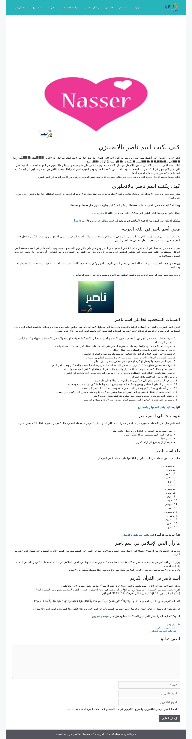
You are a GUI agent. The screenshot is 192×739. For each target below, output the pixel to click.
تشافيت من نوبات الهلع (166, 627)
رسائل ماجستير (92, 7)
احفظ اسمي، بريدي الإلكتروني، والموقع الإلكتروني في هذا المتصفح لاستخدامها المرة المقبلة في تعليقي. (121, 709)
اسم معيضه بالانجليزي (103, 616)
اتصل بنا (52, 7)
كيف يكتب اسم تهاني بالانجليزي (153, 407)
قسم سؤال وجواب (104, 220)
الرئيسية (136, 7)
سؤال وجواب (171, 624)
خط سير (109, 7)
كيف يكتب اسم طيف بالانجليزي (138, 534)
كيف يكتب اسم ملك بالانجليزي (163, 631)
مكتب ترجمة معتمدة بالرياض (28, 7)
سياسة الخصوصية (70, 7)
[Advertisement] (96, 44)
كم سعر (122, 7)
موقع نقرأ (79, 220)
